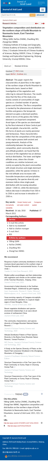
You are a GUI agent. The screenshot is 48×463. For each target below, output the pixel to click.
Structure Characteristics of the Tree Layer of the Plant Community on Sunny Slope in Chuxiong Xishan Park (22, 364)
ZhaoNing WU (14, 248)
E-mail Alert (14, 232)
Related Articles (21, 66)
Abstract (7, 66)
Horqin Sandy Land (24, 202)
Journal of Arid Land (12, 9)
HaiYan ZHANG (15, 245)
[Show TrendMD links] (42, 394)
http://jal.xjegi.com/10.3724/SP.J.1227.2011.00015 (21, 423)
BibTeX (13, 74)
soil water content (23, 205)
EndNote (20, 74)
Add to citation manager (19, 229)
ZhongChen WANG (16, 251)
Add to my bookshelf (17, 226)
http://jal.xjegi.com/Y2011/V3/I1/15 (19, 426)
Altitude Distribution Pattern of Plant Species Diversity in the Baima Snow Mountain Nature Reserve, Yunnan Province (21, 337)
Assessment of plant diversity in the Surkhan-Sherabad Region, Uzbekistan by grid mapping (21, 287)
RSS (10, 235)
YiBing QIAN (14, 241)
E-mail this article (16, 223)
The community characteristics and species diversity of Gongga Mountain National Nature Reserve (21, 323)
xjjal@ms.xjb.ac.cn (32, 448)
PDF (17, 71)
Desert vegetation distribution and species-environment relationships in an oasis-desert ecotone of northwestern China (20, 311)
